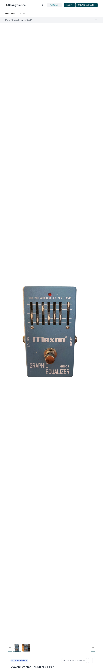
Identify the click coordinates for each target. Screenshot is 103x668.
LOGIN (69, 5)
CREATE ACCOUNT (86, 5)
